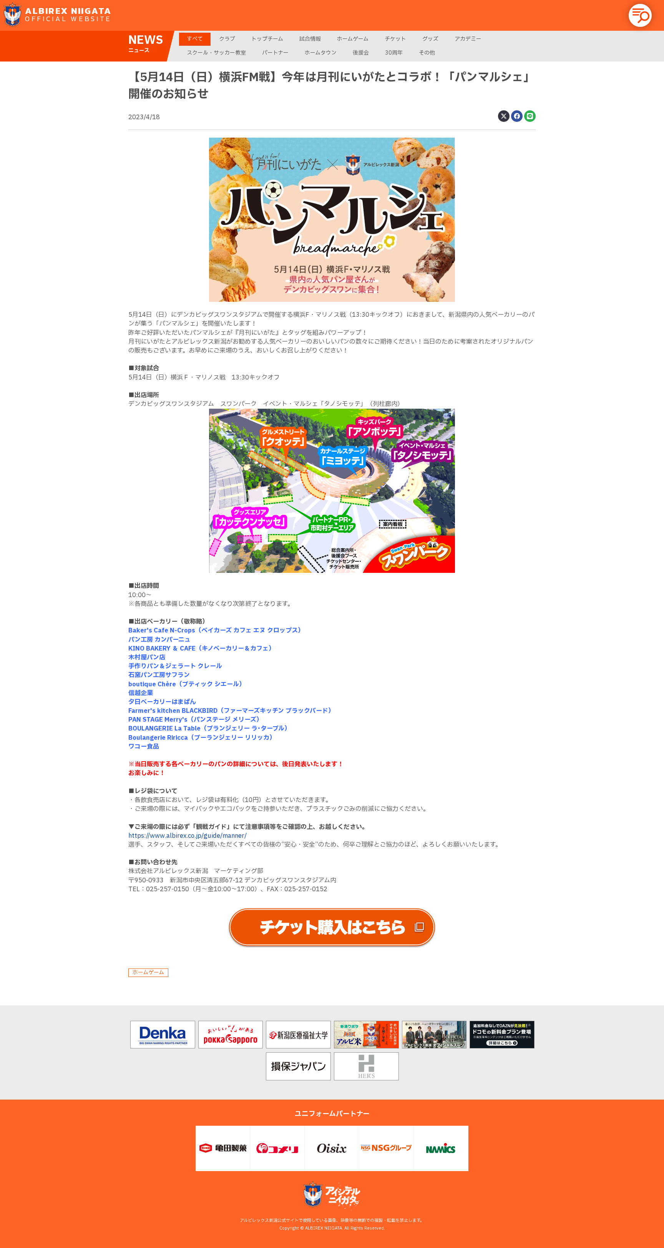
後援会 (361, 53)
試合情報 (310, 39)
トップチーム (267, 39)
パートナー (275, 53)
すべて (195, 39)
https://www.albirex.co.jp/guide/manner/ (187, 835)
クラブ (227, 39)
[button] (640, 15)
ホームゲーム (353, 39)
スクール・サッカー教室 (216, 53)
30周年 (394, 53)
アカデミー (468, 39)
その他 (427, 53)
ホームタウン (321, 53)
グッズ (430, 39)
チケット (395, 39)
